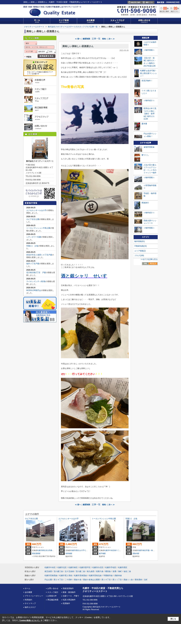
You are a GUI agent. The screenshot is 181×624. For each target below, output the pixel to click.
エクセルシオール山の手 (36, 210)
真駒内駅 (135, 553)
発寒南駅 (68, 553)
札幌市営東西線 (51, 575)
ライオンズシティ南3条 (36, 281)
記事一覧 (96, 39)
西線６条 (77, 580)
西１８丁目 (106, 580)
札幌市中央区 (109, 550)
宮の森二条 (80, 571)
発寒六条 (99, 571)
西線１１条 (128, 580)
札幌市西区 (75, 550)
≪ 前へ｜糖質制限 (82, 39)
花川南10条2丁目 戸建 (36, 272)
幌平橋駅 (102, 553)
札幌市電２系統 (65, 575)
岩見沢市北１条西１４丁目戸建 (39, 255)
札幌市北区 (62, 567)
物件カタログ (30, 607)
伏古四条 (49, 550)
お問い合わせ (52, 588)
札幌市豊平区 (84, 567)
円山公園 (48, 580)
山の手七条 (83, 550)
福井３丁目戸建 (32, 264)
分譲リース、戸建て (71, 596)
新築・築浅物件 (69, 592)
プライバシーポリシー (34, 596)
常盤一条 (149, 550)
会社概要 (28, 592)
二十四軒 (68, 580)
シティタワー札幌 (33, 237)
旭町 (120, 571)
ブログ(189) (139, 255)
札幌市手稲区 (110, 567)
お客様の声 (52, 596)
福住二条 (127, 571)
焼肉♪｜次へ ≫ (108, 39)
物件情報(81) (139, 241)
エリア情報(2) (140, 251)
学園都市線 (108, 575)
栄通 (114, 571)
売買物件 (66, 603)
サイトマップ (30, 603)
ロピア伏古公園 (32, 219)
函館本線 (118, 575)
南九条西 (90, 571)
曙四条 (108, 571)
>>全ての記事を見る (149, 259)
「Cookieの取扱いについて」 (29, 620)
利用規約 (28, 600)
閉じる (173, 619)
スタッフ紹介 (52, 592)
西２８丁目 (58, 580)
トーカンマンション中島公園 (38, 228)
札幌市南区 (142, 550)
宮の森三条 (58, 571)
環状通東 (138, 580)
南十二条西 (118, 550)
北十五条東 (69, 571)
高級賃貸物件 (68, 588)
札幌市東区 (41, 550)
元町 (145, 580)
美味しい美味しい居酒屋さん (78, 46)
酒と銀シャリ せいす (84, 275)
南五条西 (48, 571)
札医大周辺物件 (69, 600)
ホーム (27, 588)
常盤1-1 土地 (32, 246)
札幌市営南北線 (95, 575)
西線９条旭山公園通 (91, 580)
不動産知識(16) (140, 246)
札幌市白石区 (97, 567)
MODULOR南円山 (33, 290)
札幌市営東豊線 (80, 575)
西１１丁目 (117, 580)
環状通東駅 (36, 553)
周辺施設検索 (52, 600)
